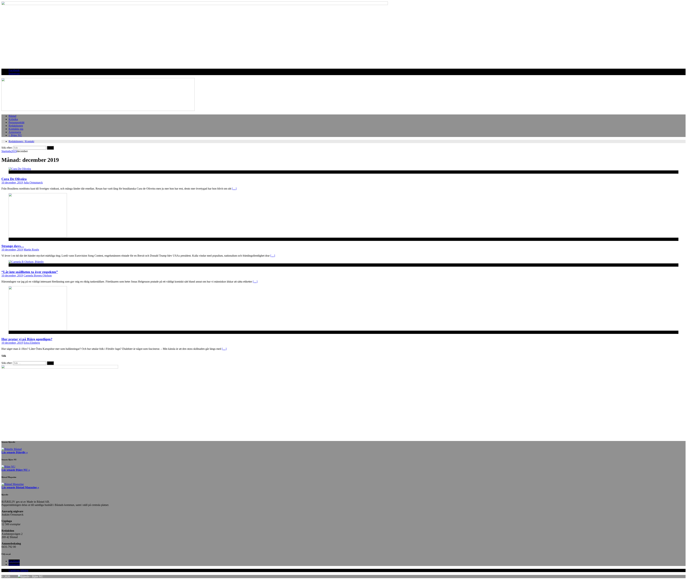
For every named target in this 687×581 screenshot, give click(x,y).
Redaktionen (16, 125)
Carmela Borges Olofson (38, 275)
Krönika (13, 119)
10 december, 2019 (12, 182)
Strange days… (12, 246)
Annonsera (15, 132)
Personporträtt (16, 122)
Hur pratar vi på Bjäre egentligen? (26, 339)
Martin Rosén (31, 249)
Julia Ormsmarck (33, 182)
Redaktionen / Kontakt (21, 141)
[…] (234, 188)
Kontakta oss (16, 128)
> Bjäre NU (15, 135)
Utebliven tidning (18, 570)
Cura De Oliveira (14, 179)
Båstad (12, 115)
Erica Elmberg (32, 342)
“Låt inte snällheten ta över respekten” (29, 272)
